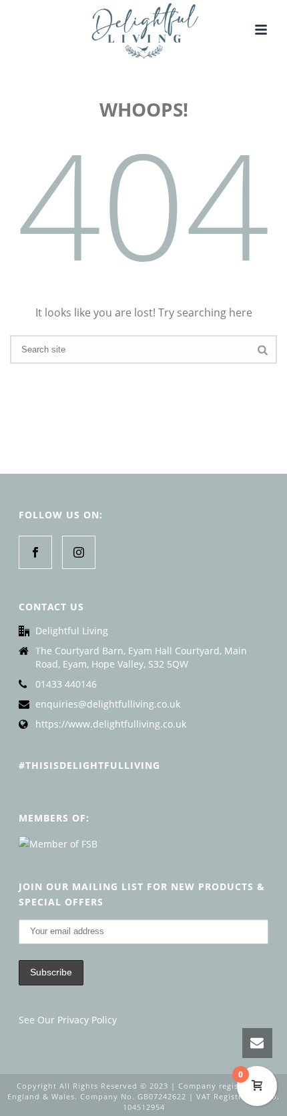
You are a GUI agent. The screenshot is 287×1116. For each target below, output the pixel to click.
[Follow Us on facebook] (35, 552)
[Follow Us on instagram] (78, 552)
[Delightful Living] (143, 30)
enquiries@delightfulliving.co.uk (107, 704)
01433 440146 (66, 684)
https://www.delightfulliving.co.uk (110, 724)
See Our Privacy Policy (68, 1019)
